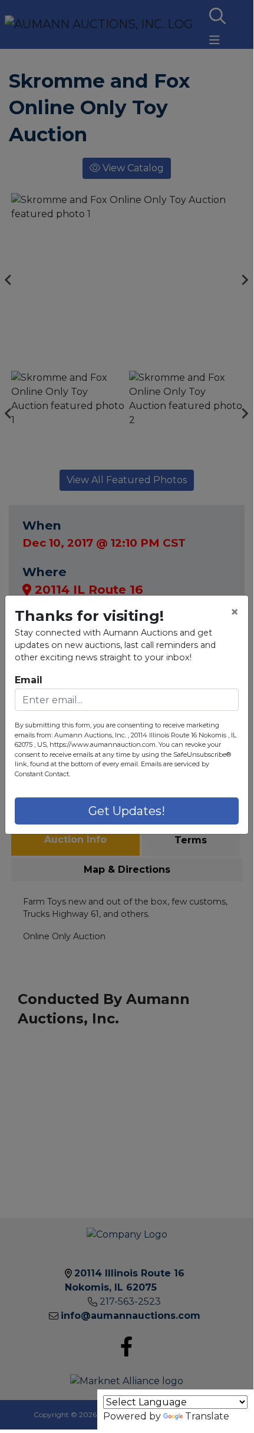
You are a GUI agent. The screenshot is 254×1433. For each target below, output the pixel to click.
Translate (207, 1416)
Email (28, 680)
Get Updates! (126, 811)
